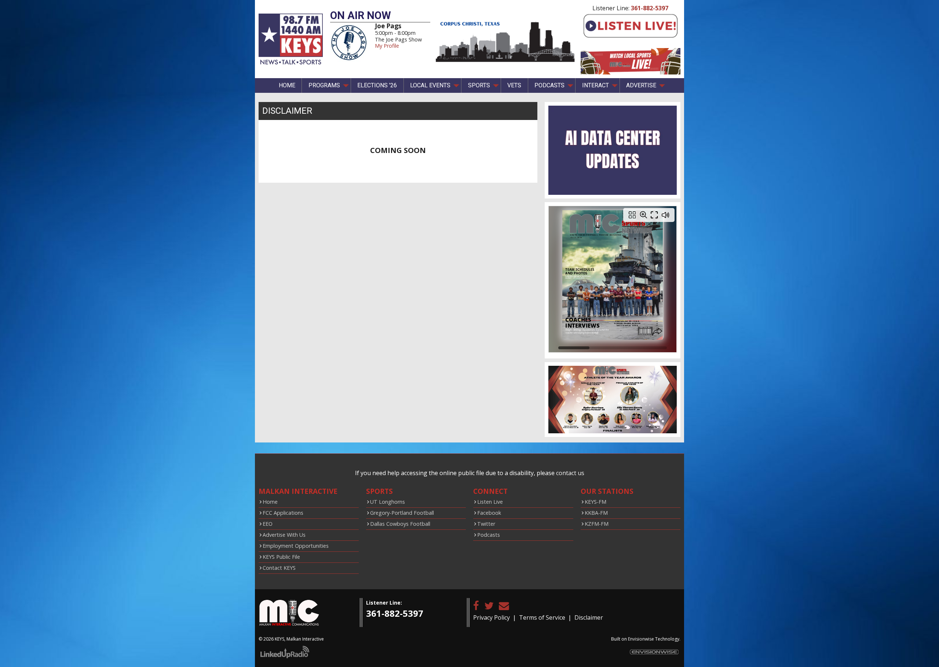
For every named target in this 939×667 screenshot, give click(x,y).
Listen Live (490, 501)
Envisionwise (641, 639)
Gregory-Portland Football (402, 512)
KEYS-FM (595, 501)
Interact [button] (595, 85)
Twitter (486, 523)
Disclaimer (588, 617)
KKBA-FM (596, 512)
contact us (570, 473)
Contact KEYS (279, 567)
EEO (268, 523)
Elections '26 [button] (377, 85)
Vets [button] (514, 85)
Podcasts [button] (549, 85)
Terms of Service (542, 617)
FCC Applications (283, 512)
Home (287, 85)
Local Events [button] (430, 85)
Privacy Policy (491, 617)
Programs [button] (324, 85)
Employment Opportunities (296, 545)
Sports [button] (479, 85)
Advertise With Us (284, 534)
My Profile (387, 45)
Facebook (489, 512)
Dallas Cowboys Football (400, 523)
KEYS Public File (281, 556)
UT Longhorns (387, 501)
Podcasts (488, 534)
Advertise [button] (641, 85)
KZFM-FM (597, 523)
